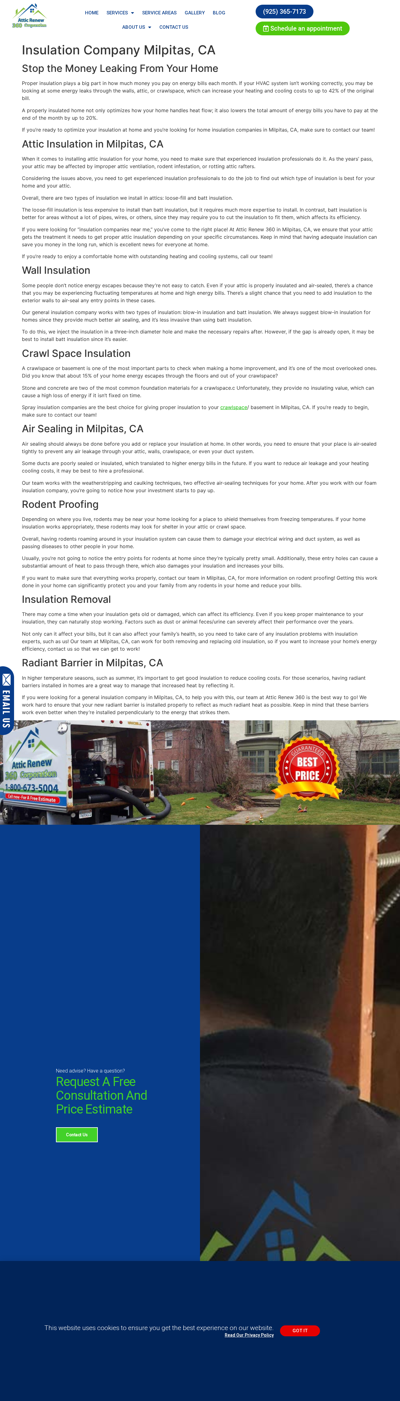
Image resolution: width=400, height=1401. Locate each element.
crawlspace (233, 407)
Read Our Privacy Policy (249, 1335)
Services (117, 13)
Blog (219, 13)
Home (91, 13)
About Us (133, 27)
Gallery (195, 13)
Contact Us (173, 27)
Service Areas (159, 13)
